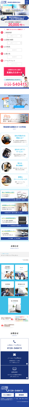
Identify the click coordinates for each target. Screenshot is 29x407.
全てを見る (25, 260)
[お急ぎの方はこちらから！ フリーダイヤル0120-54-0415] (16, 82)
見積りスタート (14, 71)
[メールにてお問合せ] (8, 395)
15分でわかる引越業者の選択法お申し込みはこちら (14, 374)
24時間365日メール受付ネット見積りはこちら (14, 360)
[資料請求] (21, 395)
